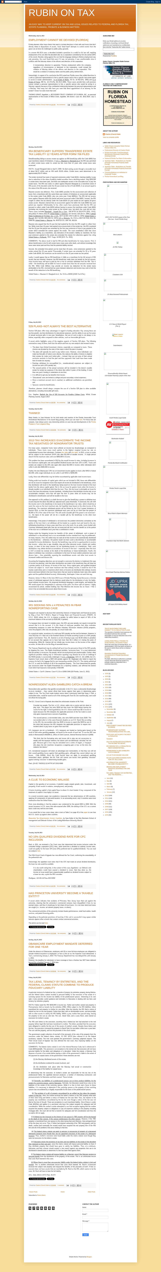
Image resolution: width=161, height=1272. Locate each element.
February (110, 789)
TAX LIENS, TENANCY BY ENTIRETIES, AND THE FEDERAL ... (119, 774)
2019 (107, 690)
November (110, 712)
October (109, 715)
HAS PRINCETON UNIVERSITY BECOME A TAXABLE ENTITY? (117, 763)
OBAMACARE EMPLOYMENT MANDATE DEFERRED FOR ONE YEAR (118, 768)
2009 (107, 804)
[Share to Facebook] (79, 105)
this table (65, 452)
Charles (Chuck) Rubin (112, 134)
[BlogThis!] (75, 105)
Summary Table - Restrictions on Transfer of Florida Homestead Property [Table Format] (118, 162)
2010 (107, 801)
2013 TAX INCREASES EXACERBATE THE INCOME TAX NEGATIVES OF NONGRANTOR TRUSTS (60, 442)
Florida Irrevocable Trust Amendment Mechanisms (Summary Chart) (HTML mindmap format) (117, 154)
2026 (107, 673)
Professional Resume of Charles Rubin (117, 150)
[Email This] (72, 105)
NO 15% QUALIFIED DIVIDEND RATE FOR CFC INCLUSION (118, 758)
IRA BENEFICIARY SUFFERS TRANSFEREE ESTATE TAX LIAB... (118, 731)
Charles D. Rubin (117, 336)
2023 (107, 679)
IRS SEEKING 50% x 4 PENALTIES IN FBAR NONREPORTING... (118, 747)
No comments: (61, 104)
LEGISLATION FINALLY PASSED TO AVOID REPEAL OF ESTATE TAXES (116, 641)
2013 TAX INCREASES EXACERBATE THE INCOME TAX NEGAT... (118, 742)
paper (86, 812)
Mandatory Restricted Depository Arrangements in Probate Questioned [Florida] (116, 655)
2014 (107, 704)
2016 (107, 698)
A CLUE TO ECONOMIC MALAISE (49, 779)
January (109, 792)
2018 (107, 693)
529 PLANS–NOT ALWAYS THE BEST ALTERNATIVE (60, 326)
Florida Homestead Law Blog (114, 176)
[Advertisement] (62, 126)
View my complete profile (111, 137)
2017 (107, 696)
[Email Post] (68, 104)
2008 (107, 807)
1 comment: (61, 1185)
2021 (107, 685)
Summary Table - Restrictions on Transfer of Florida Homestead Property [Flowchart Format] (118, 168)
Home (63, 1192)
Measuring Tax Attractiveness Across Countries (45, 818)
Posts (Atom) (41, 1195)
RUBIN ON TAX (62, 12)
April (108, 784)
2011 (107, 798)
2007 (107, 809)
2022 (107, 682)
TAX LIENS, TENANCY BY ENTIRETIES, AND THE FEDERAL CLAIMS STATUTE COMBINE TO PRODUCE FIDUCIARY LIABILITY (61, 984)
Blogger (89, 1257)
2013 (107, 707)
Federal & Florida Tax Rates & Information (118, 158)
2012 (107, 795)
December (110, 709)
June (108, 778)
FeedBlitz (114, 56)
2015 (107, 701)
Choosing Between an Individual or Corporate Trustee (116, 173)
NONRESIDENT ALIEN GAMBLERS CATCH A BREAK (60, 684)
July (108, 723)
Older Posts (91, 1192)
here (80, 420)
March (109, 786)
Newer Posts (33, 1192)
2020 (107, 687)
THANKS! (34, 413)
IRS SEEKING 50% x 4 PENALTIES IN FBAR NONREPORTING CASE (55, 607)
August (109, 720)
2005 (107, 815)
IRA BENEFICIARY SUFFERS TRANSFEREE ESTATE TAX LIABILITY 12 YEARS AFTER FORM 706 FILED (61, 153)
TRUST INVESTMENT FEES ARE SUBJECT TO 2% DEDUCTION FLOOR (117, 629)
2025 (107, 676)
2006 (107, 812)
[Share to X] (77, 105)
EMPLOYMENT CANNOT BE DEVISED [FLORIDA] (58, 39)
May (108, 781)
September (110, 718)
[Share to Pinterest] (81, 105)
